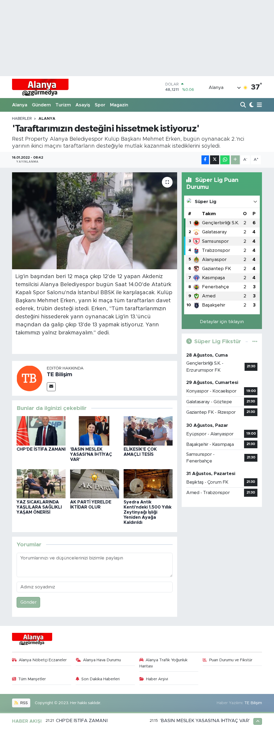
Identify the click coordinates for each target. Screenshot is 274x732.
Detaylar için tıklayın (222, 321)
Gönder (28, 602)
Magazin (119, 105)
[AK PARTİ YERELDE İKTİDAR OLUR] (94, 483)
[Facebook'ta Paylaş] (205, 159)
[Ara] (243, 105)
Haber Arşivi (157, 679)
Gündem (41, 105)
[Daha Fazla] (235, 159)
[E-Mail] (51, 386)
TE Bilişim (59, 374)
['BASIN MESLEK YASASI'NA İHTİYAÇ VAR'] (94, 430)
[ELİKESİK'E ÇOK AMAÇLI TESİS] (148, 430)
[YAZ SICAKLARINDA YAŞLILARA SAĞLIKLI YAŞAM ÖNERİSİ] (41, 483)
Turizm (63, 105)
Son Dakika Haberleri (100, 679)
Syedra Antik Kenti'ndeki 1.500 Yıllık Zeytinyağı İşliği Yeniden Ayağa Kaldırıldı (148, 512)
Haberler (22, 119)
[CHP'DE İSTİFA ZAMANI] (41, 430)
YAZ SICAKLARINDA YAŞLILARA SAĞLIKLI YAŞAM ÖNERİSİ (39, 507)
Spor (100, 105)
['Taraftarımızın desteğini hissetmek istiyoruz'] (94, 220)
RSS (23, 703)
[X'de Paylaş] (214, 159)
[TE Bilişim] (29, 378)
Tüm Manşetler (32, 679)
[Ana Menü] (258, 105)
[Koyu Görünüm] (251, 105)
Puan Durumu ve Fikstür (230, 660)
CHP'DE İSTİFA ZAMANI (41, 449)
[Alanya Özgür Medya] (40, 87)
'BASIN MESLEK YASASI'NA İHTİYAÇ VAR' (91, 454)
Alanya (19, 105)
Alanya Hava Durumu (102, 660)
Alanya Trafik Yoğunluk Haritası (163, 663)
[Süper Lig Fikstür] (254, 341)
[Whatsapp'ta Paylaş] (225, 159)
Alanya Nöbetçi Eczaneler (43, 660)
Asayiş (82, 105)
